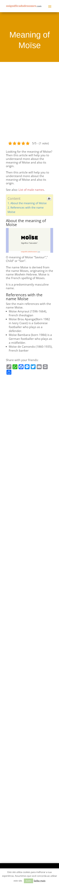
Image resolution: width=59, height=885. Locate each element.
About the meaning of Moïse (28, 203)
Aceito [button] (28, 880)
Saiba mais (39, 880)
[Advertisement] (29, 101)
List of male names (31, 190)
